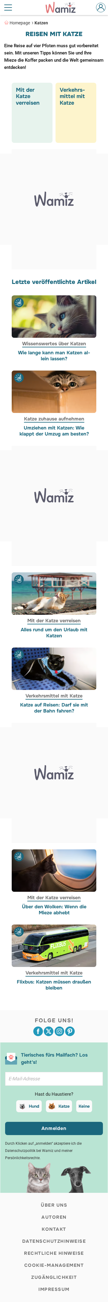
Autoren (54, 1217)
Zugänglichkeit (54, 1277)
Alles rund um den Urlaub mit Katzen (54, 633)
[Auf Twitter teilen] (48, 1031)
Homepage (20, 22)
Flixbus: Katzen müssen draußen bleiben (54, 985)
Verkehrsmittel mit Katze (54, 696)
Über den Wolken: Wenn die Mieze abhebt (54, 910)
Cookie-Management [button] (54, 1265)
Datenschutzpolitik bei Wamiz (29, 1151)
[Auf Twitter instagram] (59, 1031)
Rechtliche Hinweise (54, 1253)
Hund (34, 1106)
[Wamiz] (63, 7)
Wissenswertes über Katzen (54, 343)
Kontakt (54, 1229)
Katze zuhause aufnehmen (54, 419)
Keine (84, 1106)
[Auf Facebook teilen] (38, 1031)
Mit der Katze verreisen (54, 620)
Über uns (54, 1205)
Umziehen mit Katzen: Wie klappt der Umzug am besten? (54, 431)
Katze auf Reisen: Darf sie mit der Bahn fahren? (54, 708)
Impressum (54, 1289)
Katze (64, 1106)
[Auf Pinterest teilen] (70, 1031)
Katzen (41, 22)
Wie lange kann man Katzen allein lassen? (54, 356)
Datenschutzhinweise (54, 1241)
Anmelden (53, 1128)
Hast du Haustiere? (54, 1094)
